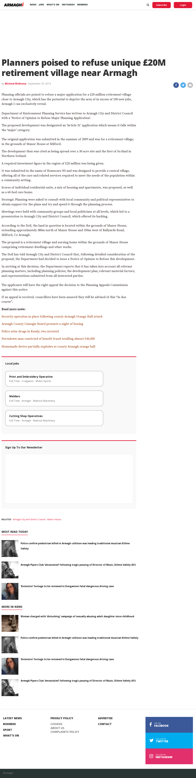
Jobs (41, 4)
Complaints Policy (65, 732)
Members (82, 4)
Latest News (12, 718)
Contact (105, 724)
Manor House (54, 519)
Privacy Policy (62, 718)
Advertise (105, 718)
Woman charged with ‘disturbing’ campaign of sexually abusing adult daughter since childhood (77, 616)
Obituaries (68, 4)
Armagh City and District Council (29, 519)
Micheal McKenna (15, 83)
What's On (11, 735)
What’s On (53, 4)
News (33, 4)
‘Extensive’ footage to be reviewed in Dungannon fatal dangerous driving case (67, 586)
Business (9, 724)
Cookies (56, 724)
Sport (7, 730)
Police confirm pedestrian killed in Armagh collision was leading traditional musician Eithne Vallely (79, 637)
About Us (57, 728)
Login (183, 5)
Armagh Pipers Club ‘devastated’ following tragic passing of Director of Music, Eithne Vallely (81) (78, 564)
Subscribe (161, 5)
